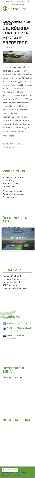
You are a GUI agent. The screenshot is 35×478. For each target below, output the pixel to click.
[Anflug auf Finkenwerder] (17, 57)
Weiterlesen (8, 135)
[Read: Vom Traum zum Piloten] (4, 323)
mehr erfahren (16, 245)
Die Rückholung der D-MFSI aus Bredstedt (16, 35)
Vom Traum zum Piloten (17, 323)
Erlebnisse (8, 47)
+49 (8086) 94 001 (18, 4)
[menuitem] (9, 1)
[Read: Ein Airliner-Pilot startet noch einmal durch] (4, 328)
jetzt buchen (21, 246)
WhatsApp (9, 197)
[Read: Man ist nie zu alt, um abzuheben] (4, 336)
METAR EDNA (6, 426)
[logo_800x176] (14, 10)
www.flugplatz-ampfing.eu (15, 288)
